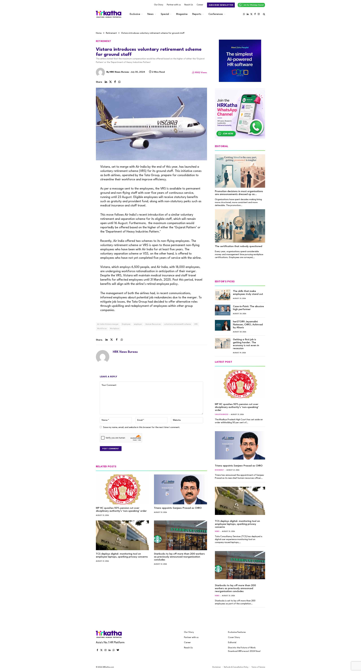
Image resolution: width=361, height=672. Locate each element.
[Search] (263, 14)
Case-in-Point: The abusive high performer (248, 308)
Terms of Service (258, 667)
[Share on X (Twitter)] (110, 82)
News (150, 14)
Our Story (158, 5)
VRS (196, 324)
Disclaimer (216, 667)
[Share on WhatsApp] (119, 82)
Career (200, 5)
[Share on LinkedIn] (106, 82)
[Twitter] (86, 179)
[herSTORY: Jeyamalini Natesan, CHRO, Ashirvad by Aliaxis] (222, 325)
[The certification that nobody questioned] (240, 226)
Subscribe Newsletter (221, 5)
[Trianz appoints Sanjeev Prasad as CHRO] (180, 489)
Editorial (232, 642)
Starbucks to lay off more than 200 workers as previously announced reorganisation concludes (179, 557)
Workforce (102, 329)
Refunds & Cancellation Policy (236, 667)
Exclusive (135, 14)
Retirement (103, 41)
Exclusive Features (237, 632)
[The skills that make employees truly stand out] (222, 294)
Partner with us (174, 5)
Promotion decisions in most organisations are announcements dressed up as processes (239, 193)
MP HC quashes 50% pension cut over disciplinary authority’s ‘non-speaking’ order (121, 509)
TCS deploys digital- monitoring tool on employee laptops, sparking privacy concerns (122, 555)
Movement (219, 470)
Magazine (182, 14)
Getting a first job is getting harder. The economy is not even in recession (246, 344)
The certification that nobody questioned (238, 246)
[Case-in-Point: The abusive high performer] (222, 310)
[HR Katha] (108, 14)
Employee (126, 324)
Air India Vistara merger (107, 324)
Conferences (215, 14)
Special (165, 14)
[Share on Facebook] (115, 82)
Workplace (114, 329)
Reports (196, 14)
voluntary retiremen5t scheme (177, 324)
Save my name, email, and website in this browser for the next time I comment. (141, 427)
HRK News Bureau (119, 72)
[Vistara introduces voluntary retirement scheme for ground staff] (151, 124)
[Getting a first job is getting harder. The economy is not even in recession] (222, 343)
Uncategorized (221, 414)
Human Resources (153, 324)
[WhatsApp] (86, 193)
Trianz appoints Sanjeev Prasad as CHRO (178, 508)
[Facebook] (86, 186)
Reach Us (188, 5)
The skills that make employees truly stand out (248, 292)
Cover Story (234, 637)
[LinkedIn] (86, 173)
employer (138, 324)
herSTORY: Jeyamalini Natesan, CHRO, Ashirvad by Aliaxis (248, 324)
